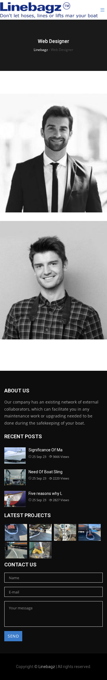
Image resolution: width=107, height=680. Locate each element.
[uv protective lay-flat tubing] (89, 532)
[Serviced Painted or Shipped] (16, 532)
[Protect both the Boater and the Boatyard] (40, 532)
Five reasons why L (45, 493)
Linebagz (47, 666)
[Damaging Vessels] (65, 532)
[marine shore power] (16, 550)
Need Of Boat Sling (45, 472)
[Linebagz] (49, 10)
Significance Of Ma (45, 450)
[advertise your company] (40, 550)
